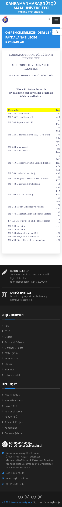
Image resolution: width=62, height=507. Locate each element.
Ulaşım (9, 363)
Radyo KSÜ (11, 416)
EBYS (7, 331)
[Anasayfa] (18, 19)
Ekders (8, 336)
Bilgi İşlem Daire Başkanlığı (46, 502)
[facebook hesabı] (21, 497)
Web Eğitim (11, 352)
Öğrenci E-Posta (14, 347)
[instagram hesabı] (33, 497)
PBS (7, 325)
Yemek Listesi (12, 394)
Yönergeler (11, 427)
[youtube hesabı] (40, 497)
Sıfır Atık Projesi (14, 422)
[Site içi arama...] (49, 19)
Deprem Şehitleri (14, 433)
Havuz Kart (11, 405)
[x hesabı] (27, 497)
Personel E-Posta (14, 342)
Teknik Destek (13, 374)
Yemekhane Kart (14, 400)
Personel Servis (13, 411)
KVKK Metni (11, 358)
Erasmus (9, 369)
